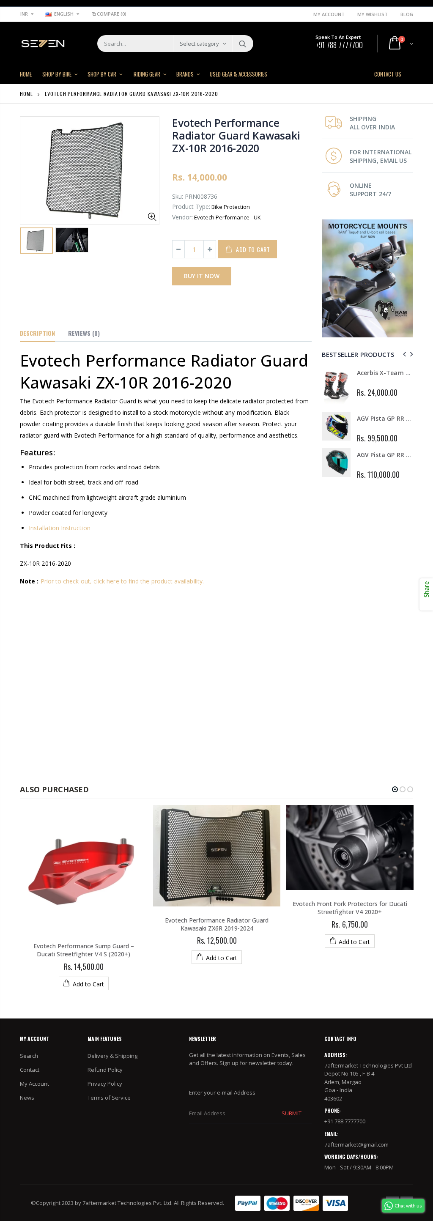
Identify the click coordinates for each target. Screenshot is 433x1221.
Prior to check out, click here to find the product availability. (122, 581)
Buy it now (201, 276)
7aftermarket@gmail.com (356, 1144)
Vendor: (182, 217)
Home (26, 93)
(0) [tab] (84, 333)
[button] (395, 789)
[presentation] (403, 354)
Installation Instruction (59, 528)
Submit (291, 1113)
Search (242, 44)
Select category (199, 43)
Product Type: (191, 207)
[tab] (37, 333)
